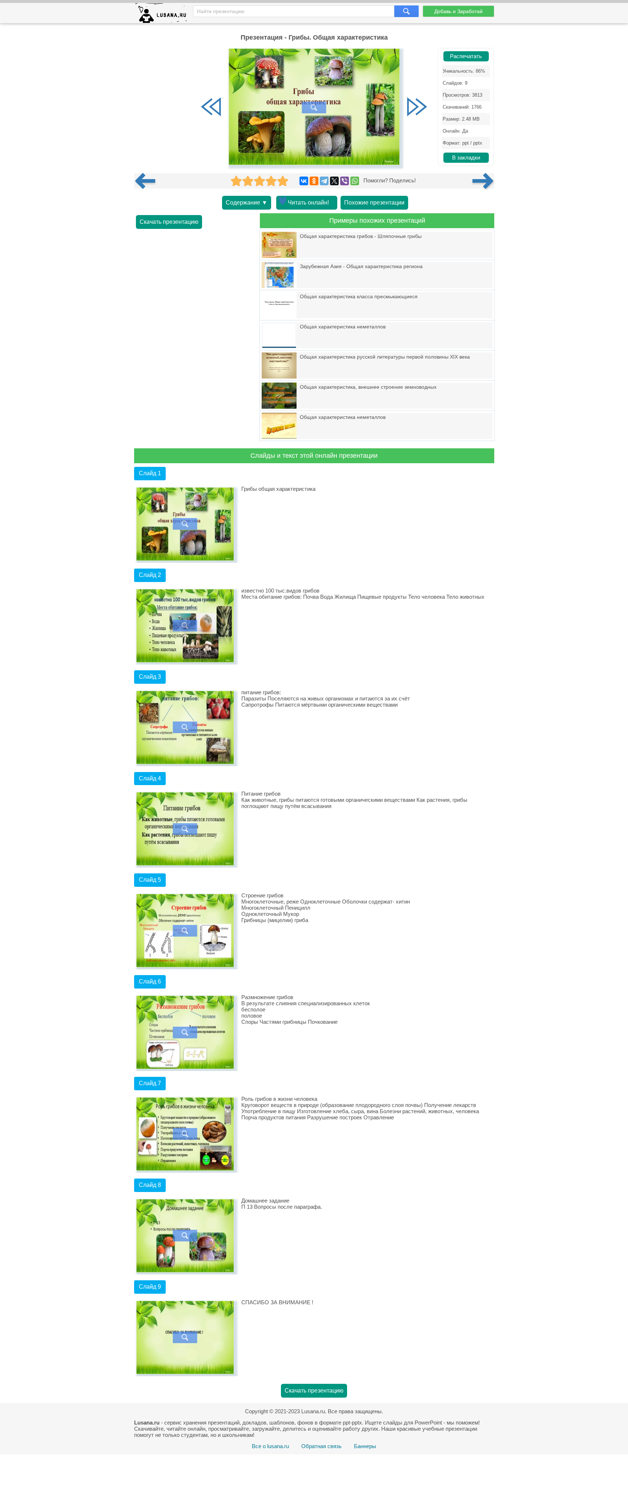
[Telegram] (324, 181)
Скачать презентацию (169, 222)
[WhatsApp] (354, 181)
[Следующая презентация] (483, 181)
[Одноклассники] (314, 181)
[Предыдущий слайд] (211, 107)
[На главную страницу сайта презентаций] (164, 14)
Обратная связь (321, 1446)
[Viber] (344, 181)
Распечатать (466, 56)
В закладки (466, 158)
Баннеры (365, 1446)
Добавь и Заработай (458, 11)
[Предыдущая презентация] (148, 181)
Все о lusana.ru (270, 1446)
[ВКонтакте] (303, 181)
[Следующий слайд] (417, 107)
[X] (334, 181)
